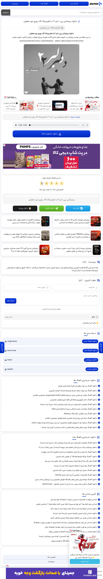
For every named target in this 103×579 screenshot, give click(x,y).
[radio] (61, 183)
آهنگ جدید (74, 4)
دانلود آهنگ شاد (90, 350)
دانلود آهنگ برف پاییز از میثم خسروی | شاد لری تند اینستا (75, 465)
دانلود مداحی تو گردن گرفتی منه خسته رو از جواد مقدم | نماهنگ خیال (71, 527)
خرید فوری (85, 561)
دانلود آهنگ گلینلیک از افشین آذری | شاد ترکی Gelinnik (76, 475)
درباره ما (51, 561)
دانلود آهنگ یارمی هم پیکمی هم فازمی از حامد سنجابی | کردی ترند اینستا (69, 427)
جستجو (5, 12)
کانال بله (76, 208)
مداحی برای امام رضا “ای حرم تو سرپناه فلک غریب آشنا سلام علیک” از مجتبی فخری (66, 504)
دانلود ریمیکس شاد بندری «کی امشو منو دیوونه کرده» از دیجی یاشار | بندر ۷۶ (68, 447)
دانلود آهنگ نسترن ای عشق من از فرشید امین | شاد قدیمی (75, 470)
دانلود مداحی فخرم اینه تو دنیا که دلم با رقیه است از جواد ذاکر (73, 508)
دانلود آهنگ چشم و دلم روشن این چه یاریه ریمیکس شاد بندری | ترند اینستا (68, 404)
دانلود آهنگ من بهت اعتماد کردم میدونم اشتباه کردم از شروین (73, 390)
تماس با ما (51, 557)
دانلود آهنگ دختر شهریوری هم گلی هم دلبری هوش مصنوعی (73, 399)
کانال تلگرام (49, 208)
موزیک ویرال (96, 4)
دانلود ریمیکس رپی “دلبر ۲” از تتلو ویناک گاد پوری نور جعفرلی (50, 21)
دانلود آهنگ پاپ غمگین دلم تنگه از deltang (80, 413)
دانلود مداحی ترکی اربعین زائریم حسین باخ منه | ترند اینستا (75, 513)
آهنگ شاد (44, 4)
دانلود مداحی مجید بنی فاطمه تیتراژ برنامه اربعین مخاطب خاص (73, 518)
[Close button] (99, 531)
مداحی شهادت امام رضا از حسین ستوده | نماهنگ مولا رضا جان (73, 499)
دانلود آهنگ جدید (90, 341)
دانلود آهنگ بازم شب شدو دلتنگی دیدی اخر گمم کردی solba (74, 409)
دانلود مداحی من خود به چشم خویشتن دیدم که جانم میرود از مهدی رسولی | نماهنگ (65, 522)
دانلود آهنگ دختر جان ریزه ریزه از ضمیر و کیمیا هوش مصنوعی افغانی (71, 418)
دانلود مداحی (92, 369)
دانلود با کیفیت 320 (50, 133)
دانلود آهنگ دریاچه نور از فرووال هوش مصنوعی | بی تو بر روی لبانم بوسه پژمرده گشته (64, 422)
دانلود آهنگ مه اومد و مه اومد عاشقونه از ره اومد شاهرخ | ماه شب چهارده (69, 452)
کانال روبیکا (23, 208)
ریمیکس (15, 4)
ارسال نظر (10, 300)
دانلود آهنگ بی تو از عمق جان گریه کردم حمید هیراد (77, 386)
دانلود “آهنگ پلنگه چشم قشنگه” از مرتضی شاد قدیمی (76, 456)
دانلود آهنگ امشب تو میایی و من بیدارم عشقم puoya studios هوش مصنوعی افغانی (65, 395)
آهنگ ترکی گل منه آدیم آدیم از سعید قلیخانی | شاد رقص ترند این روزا (71, 461)
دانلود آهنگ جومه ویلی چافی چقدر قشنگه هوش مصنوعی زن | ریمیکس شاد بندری (66, 479)
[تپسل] (4, 145)
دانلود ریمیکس (91, 360)
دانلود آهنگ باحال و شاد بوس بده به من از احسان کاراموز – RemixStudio (69, 484)
